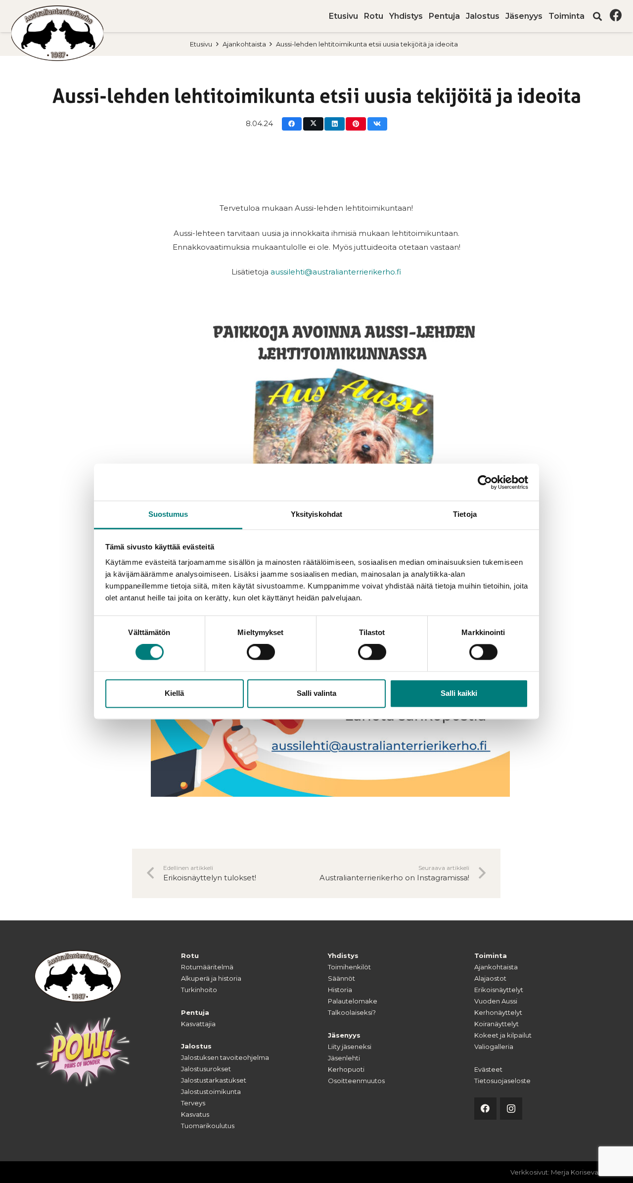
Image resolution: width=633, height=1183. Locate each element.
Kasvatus (195, 1114)
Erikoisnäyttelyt (498, 990)
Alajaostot (490, 978)
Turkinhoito (199, 990)
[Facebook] (616, 15)
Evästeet (488, 1069)
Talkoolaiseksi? (352, 1012)
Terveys (193, 1103)
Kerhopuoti (346, 1069)
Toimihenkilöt (349, 967)
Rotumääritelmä (207, 967)
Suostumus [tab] (168, 514)
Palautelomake (352, 1001)
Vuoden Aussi (495, 1001)
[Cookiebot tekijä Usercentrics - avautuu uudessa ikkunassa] (485, 482)
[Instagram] (511, 1108)
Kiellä (174, 693)
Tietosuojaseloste (502, 1081)
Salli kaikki (459, 693)
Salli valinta (316, 693)
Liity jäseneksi (349, 1046)
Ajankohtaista (244, 44)
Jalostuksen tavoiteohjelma (225, 1057)
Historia (340, 990)
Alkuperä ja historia (211, 978)
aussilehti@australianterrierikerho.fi (336, 271)
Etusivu (201, 44)
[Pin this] (356, 124)
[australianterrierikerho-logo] (57, 33)
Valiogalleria (493, 1046)
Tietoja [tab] (465, 514)
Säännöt (341, 978)
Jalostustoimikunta (211, 1091)
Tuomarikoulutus (207, 1126)
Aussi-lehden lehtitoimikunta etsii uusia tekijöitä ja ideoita (367, 44)
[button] (589, 16)
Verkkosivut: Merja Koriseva (554, 1172)
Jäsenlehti (344, 1058)
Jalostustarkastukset (213, 1080)
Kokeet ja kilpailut (503, 1035)
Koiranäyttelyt (496, 1024)
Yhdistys (343, 955)
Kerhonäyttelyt (498, 1012)
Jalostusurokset (206, 1069)
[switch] (261, 652)
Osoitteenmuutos (356, 1081)
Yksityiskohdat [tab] (316, 514)
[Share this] (292, 124)
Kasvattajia (198, 1024)
